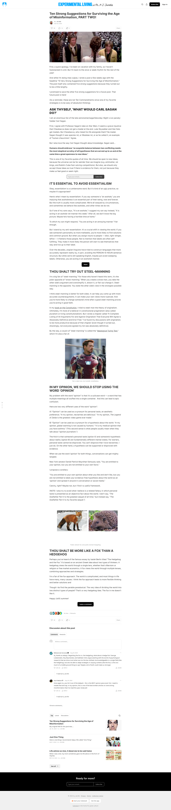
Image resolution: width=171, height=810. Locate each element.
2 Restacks (73, 613)
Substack (76, 806)
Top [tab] (52, 715)
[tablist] (58, 634)
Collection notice (97, 796)
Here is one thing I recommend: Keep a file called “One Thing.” (70, 740)
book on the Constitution (66, 308)
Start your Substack (80, 801)
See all (53, 766)
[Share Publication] (147, 4)
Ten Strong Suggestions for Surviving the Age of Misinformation (71, 722)
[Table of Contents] (2, 405)
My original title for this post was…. (61, 726)
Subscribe (154, 4)
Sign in (164, 4)
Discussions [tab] (64, 715)
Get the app (95, 801)
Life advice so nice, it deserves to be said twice (70, 751)
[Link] (46, 111)
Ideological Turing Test (107, 331)
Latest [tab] (57, 715)
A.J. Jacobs (57, 21)
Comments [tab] (54, 634)
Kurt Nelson (58, 680)
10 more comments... (56, 705)
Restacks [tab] (62, 634)
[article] (85, 726)
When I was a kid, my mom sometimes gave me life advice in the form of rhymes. (74, 755)
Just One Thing (56, 737)
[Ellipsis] (120, 652)
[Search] (142, 4)
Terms (89, 796)
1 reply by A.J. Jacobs (62, 674)
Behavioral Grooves (60, 653)
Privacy (83, 796)
